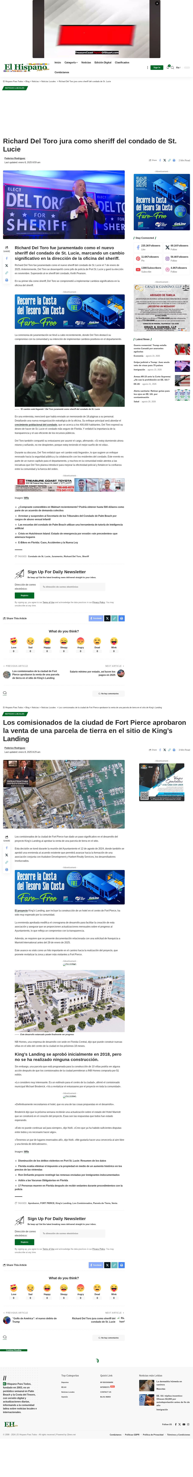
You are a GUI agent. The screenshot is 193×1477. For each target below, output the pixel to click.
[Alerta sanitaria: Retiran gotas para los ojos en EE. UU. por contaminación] (182, 395)
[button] (148, 67)
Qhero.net (71, 1434)
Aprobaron (33, 1203)
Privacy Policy (98, 602)
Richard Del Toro (72, 556)
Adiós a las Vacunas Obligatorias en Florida (43, 1180)
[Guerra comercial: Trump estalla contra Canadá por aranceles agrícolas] (182, 349)
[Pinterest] (148, 258)
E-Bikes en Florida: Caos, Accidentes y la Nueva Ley (48, 542)
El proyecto (21, 910)
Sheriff (85, 556)
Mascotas (161, 1389)
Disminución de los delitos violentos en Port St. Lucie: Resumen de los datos (62, 1160)
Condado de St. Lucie (39, 556)
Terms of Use (48, 602)
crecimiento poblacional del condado (36, 424)
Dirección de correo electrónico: (25, 586)
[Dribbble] (176, 269)
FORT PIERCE (47, 1203)
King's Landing (63, 1203)
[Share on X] (165, 160)
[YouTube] (184, 1424)
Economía (138, 356)
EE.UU (137, 384)
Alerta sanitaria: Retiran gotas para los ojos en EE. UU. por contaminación (152, 394)
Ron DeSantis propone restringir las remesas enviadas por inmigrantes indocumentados (69, 1175)
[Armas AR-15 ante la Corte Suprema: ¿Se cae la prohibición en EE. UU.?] (182, 380)
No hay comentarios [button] (110, 694)
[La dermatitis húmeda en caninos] (146, 1385)
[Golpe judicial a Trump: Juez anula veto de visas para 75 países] (182, 366)
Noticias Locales (15, 88)
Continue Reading (13, 1350)
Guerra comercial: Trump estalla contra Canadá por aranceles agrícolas (150, 348)
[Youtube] (148, 269)
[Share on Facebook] (160, 160)
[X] (176, 247)
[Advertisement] (96, 113)
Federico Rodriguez (15, 158)
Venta (114, 1203)
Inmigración (139, 369)
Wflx (26, 498)
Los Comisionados (82, 1203)
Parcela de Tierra (101, 1203)
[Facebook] (148, 247)
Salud (136, 401)
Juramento (57, 556)
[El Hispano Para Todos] (26, 67)
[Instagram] (176, 258)
